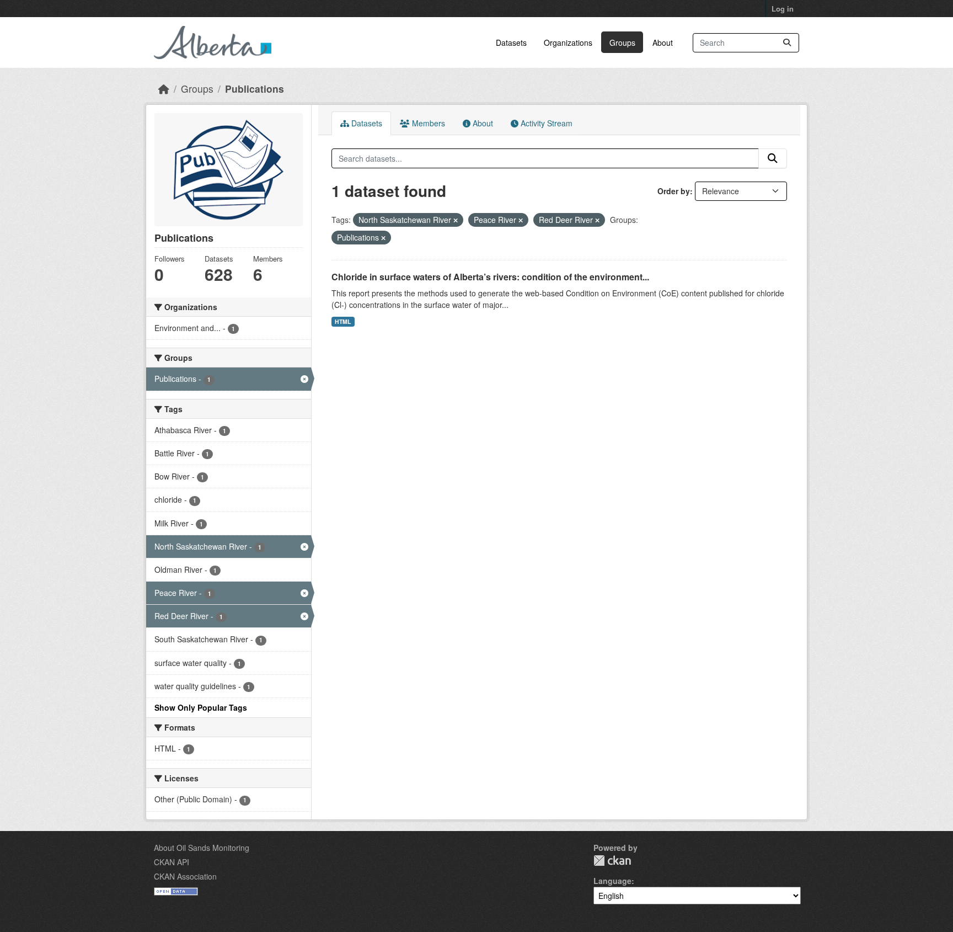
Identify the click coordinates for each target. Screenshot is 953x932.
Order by (673, 190)
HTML (343, 321)
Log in (783, 8)
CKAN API (171, 861)
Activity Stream (545, 123)
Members (427, 123)
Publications (254, 88)
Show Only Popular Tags (200, 707)
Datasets (511, 42)
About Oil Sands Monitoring (201, 847)
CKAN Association (185, 876)
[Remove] (455, 220)
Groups (622, 42)
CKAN (612, 860)
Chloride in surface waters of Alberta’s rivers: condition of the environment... (490, 276)
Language (612, 880)
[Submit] (787, 42)
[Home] (163, 88)
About (662, 42)
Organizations (568, 42)
